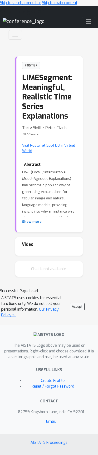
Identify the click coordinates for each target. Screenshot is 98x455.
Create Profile (53, 380)
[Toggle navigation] (15, 35)
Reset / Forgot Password (53, 386)
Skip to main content (59, 2)
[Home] (23, 21)
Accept (77, 306)
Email (51, 421)
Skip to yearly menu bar (20, 2)
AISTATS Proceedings (49, 442)
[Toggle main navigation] (88, 21)
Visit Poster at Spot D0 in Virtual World (48, 148)
